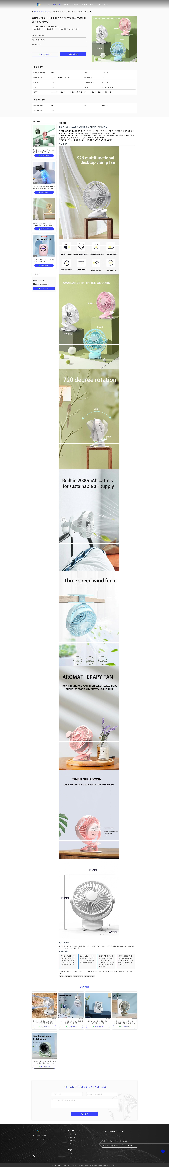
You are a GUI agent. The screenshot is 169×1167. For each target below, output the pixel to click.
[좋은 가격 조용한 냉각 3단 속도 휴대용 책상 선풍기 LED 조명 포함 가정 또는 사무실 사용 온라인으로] (44, 209)
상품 (38, 11)
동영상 (65, 4)
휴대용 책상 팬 (45, 11)
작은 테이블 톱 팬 (89, 976)
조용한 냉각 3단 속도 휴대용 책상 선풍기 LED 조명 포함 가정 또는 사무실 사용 (43, 225)
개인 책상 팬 (68, 976)
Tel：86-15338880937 (40, 1135)
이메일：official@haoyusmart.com (44, 1139)
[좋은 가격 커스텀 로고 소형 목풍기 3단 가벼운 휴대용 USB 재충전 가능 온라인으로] (44, 246)
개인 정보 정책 (56, 1165)
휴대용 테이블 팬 (78, 976)
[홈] (38, 4)
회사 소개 (75, 4)
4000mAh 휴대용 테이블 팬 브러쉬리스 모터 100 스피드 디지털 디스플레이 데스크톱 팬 (44, 1062)
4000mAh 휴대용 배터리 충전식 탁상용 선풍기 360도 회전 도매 (71, 1022)
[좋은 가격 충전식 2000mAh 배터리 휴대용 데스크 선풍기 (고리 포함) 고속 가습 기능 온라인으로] (44, 136)
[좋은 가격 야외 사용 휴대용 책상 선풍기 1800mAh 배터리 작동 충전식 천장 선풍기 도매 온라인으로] (44, 173)
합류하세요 (132, 1145)
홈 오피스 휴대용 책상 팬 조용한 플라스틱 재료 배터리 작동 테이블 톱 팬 (44, 1022)
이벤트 (92, 4)
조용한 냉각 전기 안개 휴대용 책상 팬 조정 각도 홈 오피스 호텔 (98, 1022)
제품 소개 (56, 4)
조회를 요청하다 (73, 54)
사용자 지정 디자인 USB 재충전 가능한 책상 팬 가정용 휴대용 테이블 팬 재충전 (124, 1022)
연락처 (84, 4)
